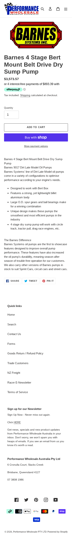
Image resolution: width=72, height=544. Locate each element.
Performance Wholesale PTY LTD (30, 532)
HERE (17, 422)
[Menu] (66, 9)
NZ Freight (13, 372)
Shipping (25, 95)
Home (11, 314)
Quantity (8, 107)
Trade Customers (17, 363)
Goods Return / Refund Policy (25, 353)
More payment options (36, 146)
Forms (11, 343)
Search (11, 324)
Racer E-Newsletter (19, 382)
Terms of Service (17, 392)
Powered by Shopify (57, 532)
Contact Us (14, 334)
